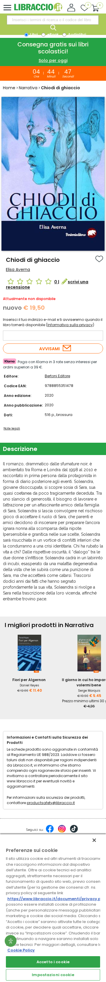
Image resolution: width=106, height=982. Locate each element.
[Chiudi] (94, 840)
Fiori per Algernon (29, 679)
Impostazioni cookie (53, 975)
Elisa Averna (18, 269)
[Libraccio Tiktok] (74, 832)
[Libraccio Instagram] (62, 832)
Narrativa (28, 88)
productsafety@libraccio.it (51, 802)
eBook (52, 34)
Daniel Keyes (29, 685)
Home (9, 88)
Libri (33, 34)
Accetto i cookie (53, 962)
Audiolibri (76, 34)
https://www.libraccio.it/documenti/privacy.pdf (56, 899)
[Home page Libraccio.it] (38, 10)
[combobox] (53, 20)
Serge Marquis (89, 690)
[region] (53, 907)
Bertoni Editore (57, 375)
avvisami (49, 349)
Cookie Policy (21, 950)
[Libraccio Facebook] (50, 832)
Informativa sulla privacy (70, 324)
